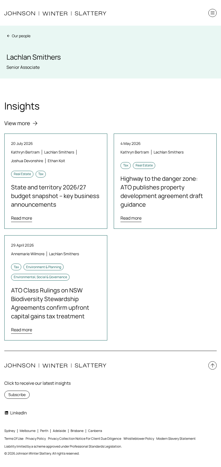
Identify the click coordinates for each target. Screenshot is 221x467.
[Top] (212, 365)
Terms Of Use (13, 438)
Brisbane (77, 430)
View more (17, 123)
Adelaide (59, 430)
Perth (44, 430)
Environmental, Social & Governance (40, 277)
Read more (21, 218)
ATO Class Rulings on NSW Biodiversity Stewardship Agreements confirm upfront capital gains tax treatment (50, 303)
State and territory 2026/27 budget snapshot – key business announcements (55, 196)
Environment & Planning (43, 267)
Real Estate (22, 174)
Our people (21, 35)
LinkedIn (18, 413)
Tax (40, 174)
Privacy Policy (36, 438)
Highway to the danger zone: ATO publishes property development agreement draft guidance (161, 192)
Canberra (95, 430)
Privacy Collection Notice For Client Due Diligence (84, 438)
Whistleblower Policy (138, 438)
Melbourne (28, 430)
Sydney (9, 430)
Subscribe (17, 394)
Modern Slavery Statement (176, 438)
